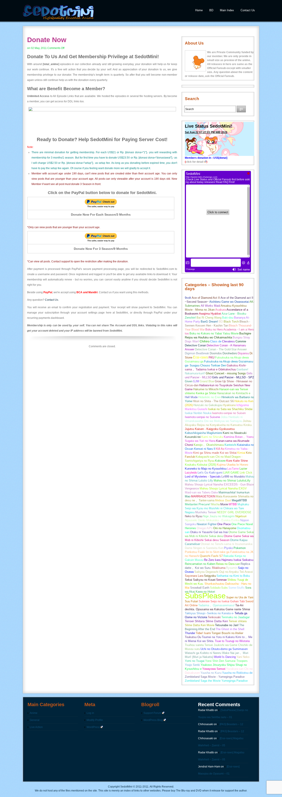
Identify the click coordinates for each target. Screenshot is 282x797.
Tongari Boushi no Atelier (227, 633)
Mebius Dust (223, 500)
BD (211, 10)
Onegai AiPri (205, 528)
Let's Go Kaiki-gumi (210, 472)
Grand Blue (207, 381)
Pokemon (240, 548)
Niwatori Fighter (207, 524)
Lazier (243, 468)
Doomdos (216, 353)
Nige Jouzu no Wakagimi (219, 516)
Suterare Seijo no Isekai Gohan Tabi (222, 601)
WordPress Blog (153, 720)
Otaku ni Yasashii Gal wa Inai (209, 532)
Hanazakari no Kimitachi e (233, 393)
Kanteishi (230, 444)
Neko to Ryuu (193, 516)
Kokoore (220, 460)
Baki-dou (227, 317)
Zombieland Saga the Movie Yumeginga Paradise (216, 680)
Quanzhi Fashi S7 (211, 556)
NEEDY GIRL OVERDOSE (234, 512)
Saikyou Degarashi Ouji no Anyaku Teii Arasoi (223, 571)
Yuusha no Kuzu (210, 672)
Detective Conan (195, 345)
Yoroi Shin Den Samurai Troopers (226, 661)
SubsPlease (205, 595)
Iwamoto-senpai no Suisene (202, 417)
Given (188, 381)
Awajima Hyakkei (210, 313)
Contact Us (248, 10)
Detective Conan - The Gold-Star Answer (221, 349)
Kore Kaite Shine (237, 460)
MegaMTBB (239, 500)
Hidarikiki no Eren (209, 397)
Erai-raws (200, 357)
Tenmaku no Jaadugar (235, 617)
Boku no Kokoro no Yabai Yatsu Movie (214, 333)
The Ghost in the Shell (230, 629)
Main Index (227, 10)
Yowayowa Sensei (213, 668)
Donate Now (46, 40)
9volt (188, 297)
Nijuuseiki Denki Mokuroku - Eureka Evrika (212, 520)
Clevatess (228, 341)
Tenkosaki (214, 617)
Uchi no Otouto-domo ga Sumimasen (224, 649)
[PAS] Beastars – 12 (231, 724)
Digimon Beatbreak (197, 353)
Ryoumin (231, 567)
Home (199, 10)
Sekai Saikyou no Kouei (200, 579)
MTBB (233, 504)
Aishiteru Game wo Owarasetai (229, 301)
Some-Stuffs (236, 587)
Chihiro (205, 341)
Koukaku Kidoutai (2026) (200, 464)
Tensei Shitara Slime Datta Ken (206, 621)
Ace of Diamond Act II (206, 297)
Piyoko (228, 548)
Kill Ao (220, 448)
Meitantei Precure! (197, 504)
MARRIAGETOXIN (203, 496)
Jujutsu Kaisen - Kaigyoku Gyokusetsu (210, 429)
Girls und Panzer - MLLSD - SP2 (233, 377)
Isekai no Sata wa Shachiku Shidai (230, 409)
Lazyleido (191, 472)
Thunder (190, 633)
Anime (33, 713)
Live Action (36, 727)
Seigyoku (210, 575)
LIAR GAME (231, 472)
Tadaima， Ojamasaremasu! (216, 605)
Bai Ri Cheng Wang (209, 317)
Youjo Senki (192, 664)
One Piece (224, 524)
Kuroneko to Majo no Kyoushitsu (205, 468)
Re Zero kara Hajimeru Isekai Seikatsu (228, 560)
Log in (90, 713)
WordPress (93, 727)
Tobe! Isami (203, 633)
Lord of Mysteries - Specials (203, 476)
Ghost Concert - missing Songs (226, 373)
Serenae (221, 579)
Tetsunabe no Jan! (227, 625)
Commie (241, 341)
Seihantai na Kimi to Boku (233, 575)
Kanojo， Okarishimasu (209, 444)
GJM (196, 381)
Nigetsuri (241, 516)
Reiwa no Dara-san (228, 564)
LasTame (233, 468)
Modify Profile (95, 720)
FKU (211, 357)
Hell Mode (191, 397)
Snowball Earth (199, 587)
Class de (215, 341)
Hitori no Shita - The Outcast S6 (213, 401)
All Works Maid (210, 305)
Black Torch (231, 321)
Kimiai (241, 452)
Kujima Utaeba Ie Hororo (232, 464)
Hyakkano (229, 405)
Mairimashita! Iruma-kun (234, 492)
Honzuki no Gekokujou (207, 405)
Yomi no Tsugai (194, 661)
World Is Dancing (225, 657)
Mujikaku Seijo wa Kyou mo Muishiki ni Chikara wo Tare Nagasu (217, 508)
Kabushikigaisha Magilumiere (203, 433)
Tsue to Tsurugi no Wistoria (232, 641)
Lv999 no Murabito (233, 476)
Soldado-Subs (219, 587)
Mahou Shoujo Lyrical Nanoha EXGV (223, 488)
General (34, 720)
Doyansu (243, 353)
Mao (187, 496)
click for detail (194, 161)
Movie (224, 504)
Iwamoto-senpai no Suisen (229, 413)
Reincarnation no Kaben (200, 564)
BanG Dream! (209, 321)
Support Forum (152, 713)
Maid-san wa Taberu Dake (201, 492)
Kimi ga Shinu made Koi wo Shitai (215, 452)
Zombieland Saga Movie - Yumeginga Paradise (215, 676)
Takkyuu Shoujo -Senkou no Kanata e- (209, 613)
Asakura (220, 309)
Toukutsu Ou (193, 637)
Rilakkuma (218, 567)
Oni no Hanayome (224, 528)
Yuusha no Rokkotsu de (237, 672)
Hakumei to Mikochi (206, 389)
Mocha (215, 504)
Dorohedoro (230, 353)
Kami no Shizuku (212, 437)
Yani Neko (242, 657)
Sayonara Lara (194, 575)
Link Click (246, 472)
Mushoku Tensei (205, 512)
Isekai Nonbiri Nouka (198, 413)
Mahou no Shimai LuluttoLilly (232, 480)
